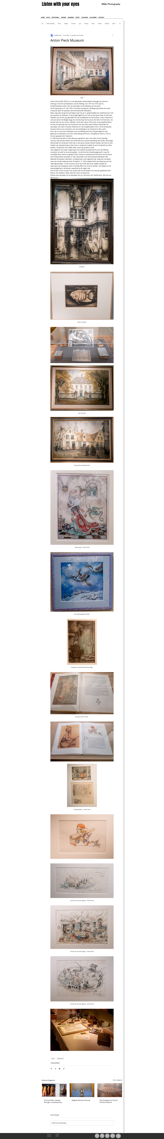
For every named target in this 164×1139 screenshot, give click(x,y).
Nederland (60, 1058)
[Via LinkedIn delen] (59, 1068)
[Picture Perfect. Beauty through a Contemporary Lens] (54, 1090)
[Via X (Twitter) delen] (55, 1068)
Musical (86, 23)
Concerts (73, 23)
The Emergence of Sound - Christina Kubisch (108, 1101)
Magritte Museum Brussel (81, 1100)
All (42, 23)
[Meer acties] (113, 35)
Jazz (80, 23)
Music (93, 23)
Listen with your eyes (60, 4)
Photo (59, 23)
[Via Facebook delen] (51, 1068)
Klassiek (107, 23)
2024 (53, 1058)
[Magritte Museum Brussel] (82, 1090)
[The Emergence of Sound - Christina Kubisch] (109, 1090)
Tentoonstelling (50, 23)
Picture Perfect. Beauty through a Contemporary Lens (53, 1101)
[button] (120, 23)
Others (100, 23)
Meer (113, 23)
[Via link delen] (64, 1068)
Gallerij (66, 23)
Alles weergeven (117, 1080)
